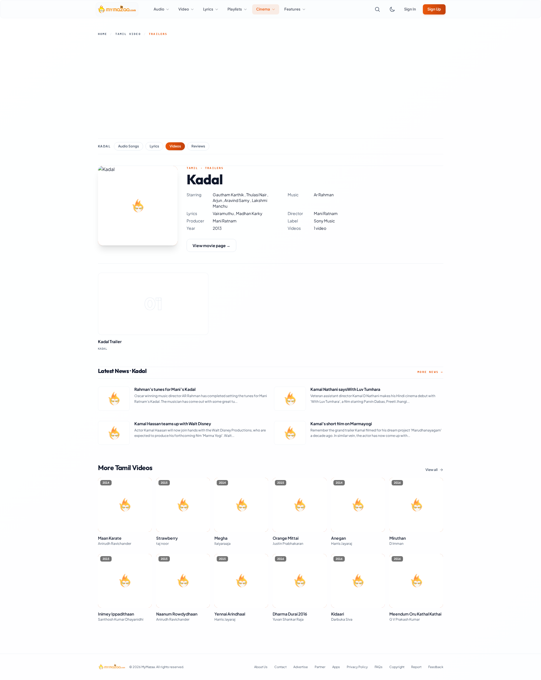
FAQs (379, 667)
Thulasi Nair (256, 194)
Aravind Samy (237, 200)
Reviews (198, 146)
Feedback (435, 667)
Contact (280, 667)
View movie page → (211, 245)
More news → (430, 372)
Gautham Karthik (229, 194)
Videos (175, 146)
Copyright (396, 667)
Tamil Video (128, 34)
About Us (261, 667)
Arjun (218, 200)
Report (416, 667)
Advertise (300, 667)
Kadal (104, 146)
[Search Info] (377, 9)
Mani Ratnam (326, 213)
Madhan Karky (249, 213)
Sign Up (434, 9)
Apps (336, 667)
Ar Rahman (324, 194)
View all (431, 470)
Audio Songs (128, 146)
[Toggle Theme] (392, 9)
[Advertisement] (270, 87)
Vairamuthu (223, 213)
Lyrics (154, 146)
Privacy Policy (357, 667)
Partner (320, 667)
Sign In (410, 9)
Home (102, 34)
